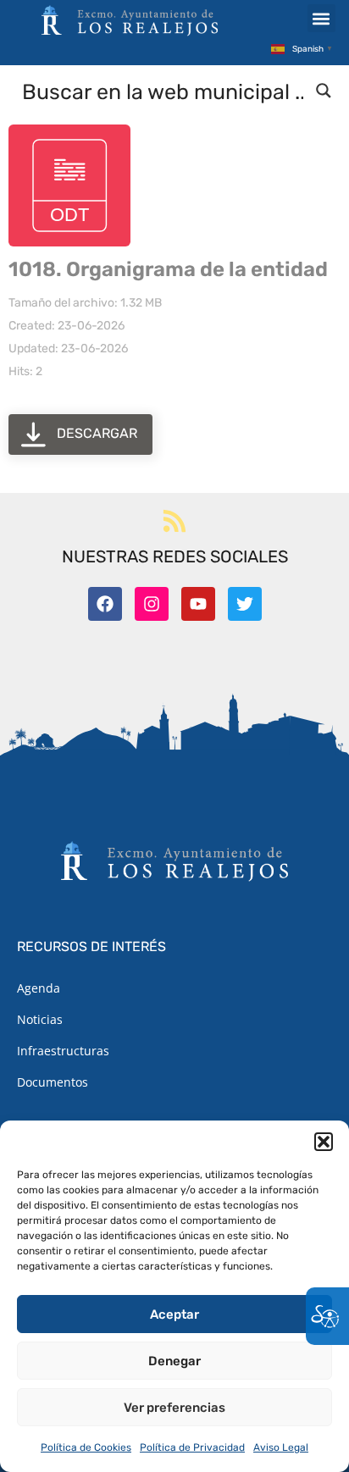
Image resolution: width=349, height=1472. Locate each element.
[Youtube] (198, 604)
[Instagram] (152, 604)
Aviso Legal (280, 1447)
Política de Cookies (86, 1447)
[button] (323, 1141)
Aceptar (174, 1314)
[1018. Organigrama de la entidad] (69, 185)
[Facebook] (105, 604)
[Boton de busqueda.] (323, 90)
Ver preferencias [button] (174, 1407)
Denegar (174, 1361)
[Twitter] (245, 604)
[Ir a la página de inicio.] (130, 20)
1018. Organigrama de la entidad (168, 269)
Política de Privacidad (192, 1447)
